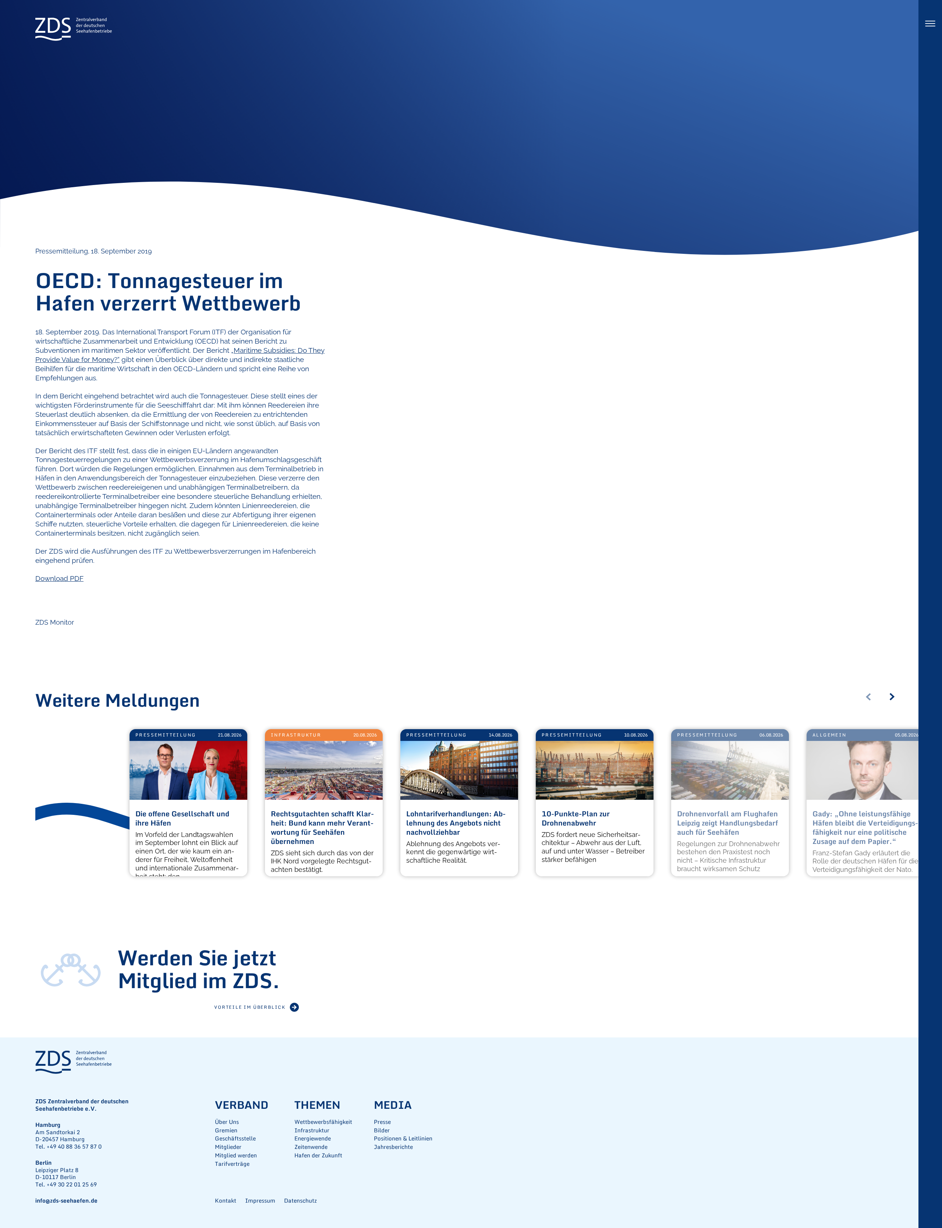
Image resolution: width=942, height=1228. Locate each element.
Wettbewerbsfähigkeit (323, 1122)
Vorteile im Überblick (250, 1007)
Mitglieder (228, 1147)
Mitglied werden (236, 1155)
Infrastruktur (296, 734)
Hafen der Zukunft (318, 1155)
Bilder (382, 1130)
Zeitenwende (310, 1147)
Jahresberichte (393, 1147)
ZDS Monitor (54, 622)
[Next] (895, 697)
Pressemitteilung (165, 734)
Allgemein (829, 734)
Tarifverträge (232, 1164)
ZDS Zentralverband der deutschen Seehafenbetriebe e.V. (73, 29)
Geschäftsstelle (235, 1138)
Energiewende (312, 1138)
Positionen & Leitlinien (403, 1138)
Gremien (226, 1130)
